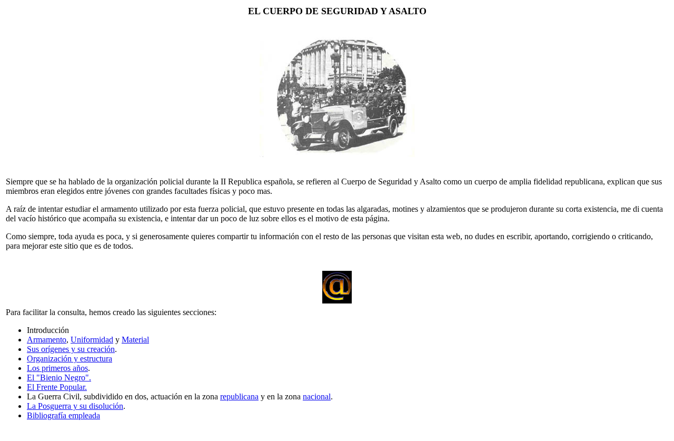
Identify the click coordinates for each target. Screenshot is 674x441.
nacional (317, 396)
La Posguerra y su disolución (75, 405)
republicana (239, 396)
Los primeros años (57, 368)
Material (135, 339)
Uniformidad (92, 339)
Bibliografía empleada (63, 415)
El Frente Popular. (57, 387)
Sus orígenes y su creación (71, 349)
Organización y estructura (69, 358)
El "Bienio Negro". (59, 377)
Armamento (46, 339)
